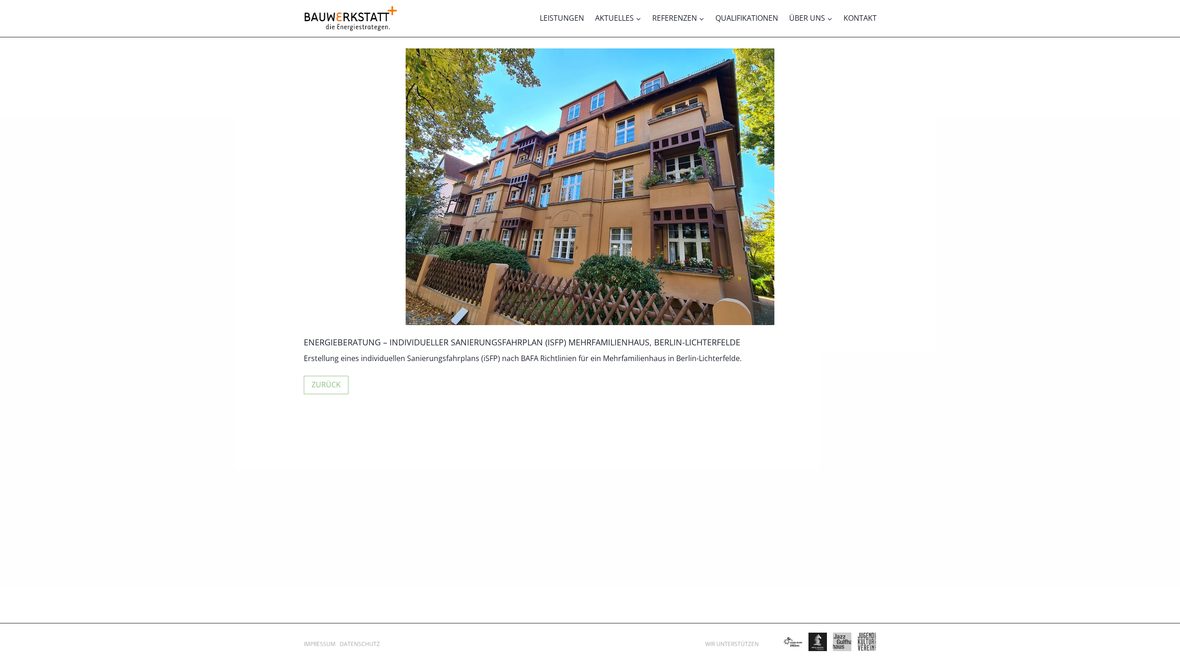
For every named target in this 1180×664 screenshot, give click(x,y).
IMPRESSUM (320, 644)
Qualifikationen (746, 18)
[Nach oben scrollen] (1159, 632)
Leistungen (562, 18)
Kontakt (860, 18)
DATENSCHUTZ (360, 644)
